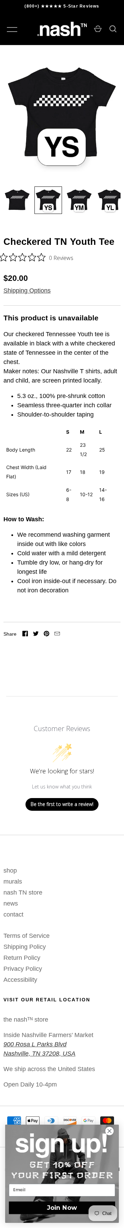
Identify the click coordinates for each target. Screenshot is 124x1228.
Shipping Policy (24, 946)
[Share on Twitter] (36, 634)
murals (12, 881)
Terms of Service (26, 935)
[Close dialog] (112, 1131)
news (10, 903)
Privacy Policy (22, 968)
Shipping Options (27, 290)
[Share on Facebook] (25, 634)
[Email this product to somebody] (57, 634)
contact (13, 914)
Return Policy (21, 957)
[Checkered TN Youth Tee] (17, 200)
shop (10, 870)
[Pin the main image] (46, 634)
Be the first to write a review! (62, 804)
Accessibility (20, 979)
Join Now (62, 1207)
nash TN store (22, 892)
